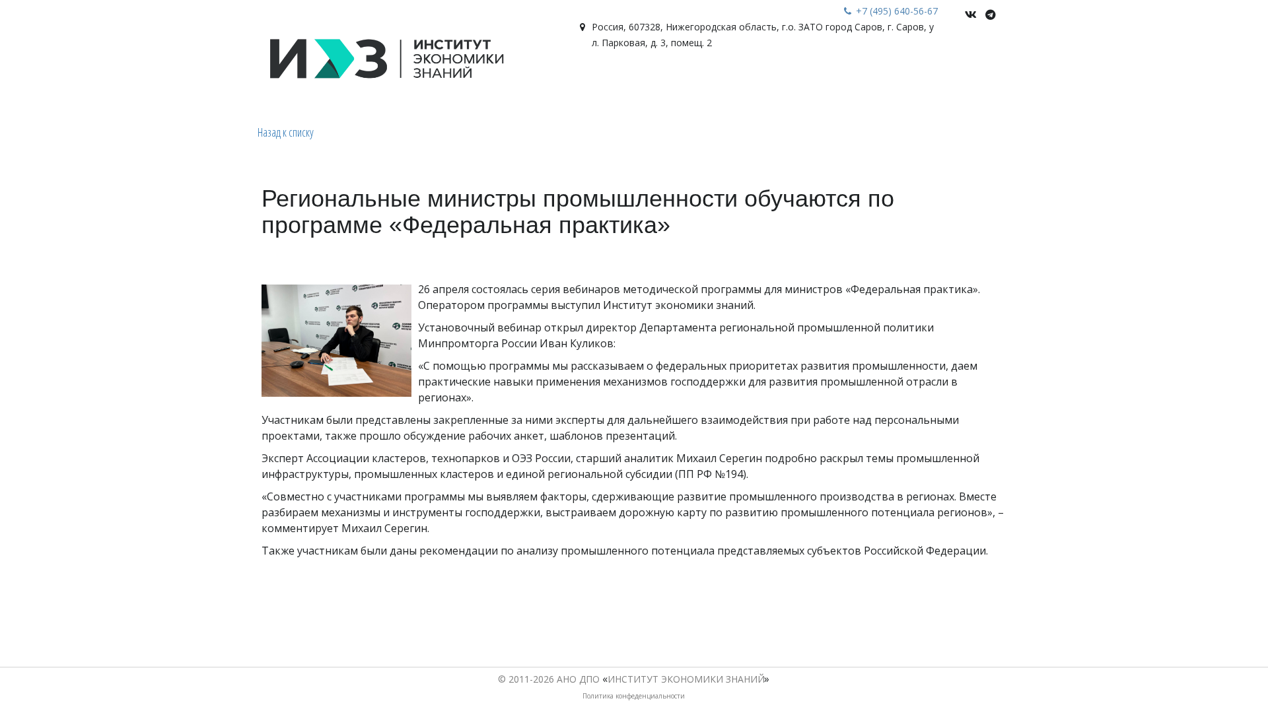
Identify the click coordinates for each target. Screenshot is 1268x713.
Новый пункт (699, 85)
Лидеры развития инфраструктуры (558, 85)
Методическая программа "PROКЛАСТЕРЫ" (858, 85)
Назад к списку (286, 132)
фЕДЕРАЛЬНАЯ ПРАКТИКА (389, 85)
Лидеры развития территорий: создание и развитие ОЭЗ (161, 85)
